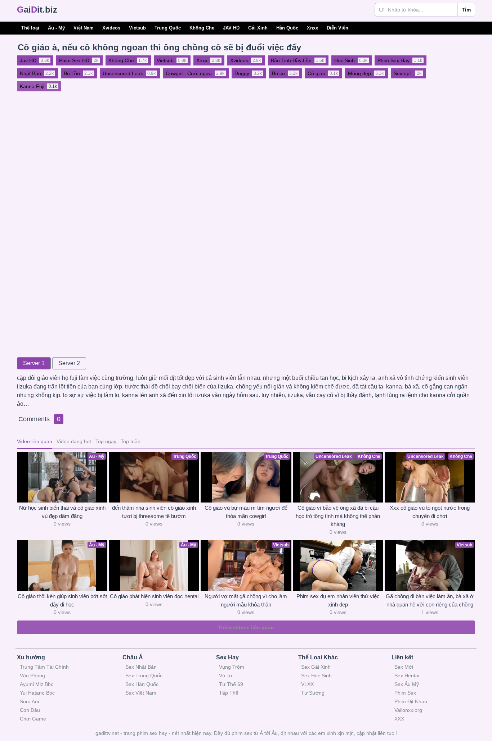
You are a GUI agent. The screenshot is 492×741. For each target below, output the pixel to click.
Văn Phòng (32, 675)
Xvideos (111, 28)
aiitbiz (37, 9)
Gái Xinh (258, 28)
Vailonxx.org (408, 710)
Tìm (466, 10)
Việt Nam (83, 28)
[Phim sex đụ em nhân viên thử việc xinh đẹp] (338, 565)
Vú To (225, 675)
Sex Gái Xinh (316, 667)
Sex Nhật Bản (141, 667)
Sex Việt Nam (140, 693)
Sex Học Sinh (316, 675)
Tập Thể (228, 693)
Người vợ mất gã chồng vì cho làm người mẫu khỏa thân (246, 600)
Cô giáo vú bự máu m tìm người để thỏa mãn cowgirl (246, 512)
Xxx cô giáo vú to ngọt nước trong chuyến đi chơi (430, 512)
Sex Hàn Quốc (141, 684)
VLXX (307, 684)
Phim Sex (405, 693)
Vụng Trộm (231, 667)
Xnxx (312, 28)
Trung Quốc (168, 28)
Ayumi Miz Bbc (36, 684)
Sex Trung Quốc (143, 675)
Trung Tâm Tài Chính (44, 667)
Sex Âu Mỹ (406, 684)
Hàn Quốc (287, 28)
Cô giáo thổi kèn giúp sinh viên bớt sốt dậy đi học (62, 600)
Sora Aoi (29, 701)
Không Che (201, 28)
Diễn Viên (337, 28)
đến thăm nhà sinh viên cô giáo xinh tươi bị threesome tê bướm (154, 512)
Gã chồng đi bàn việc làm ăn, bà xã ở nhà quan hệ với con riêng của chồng (430, 600)
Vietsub (137, 28)
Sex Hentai (406, 675)
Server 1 (34, 363)
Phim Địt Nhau (410, 701)
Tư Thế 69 (231, 684)
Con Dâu (30, 710)
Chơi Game (33, 719)
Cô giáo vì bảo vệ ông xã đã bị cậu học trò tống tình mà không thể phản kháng (338, 516)
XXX (399, 719)
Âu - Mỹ (56, 28)
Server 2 (69, 363)
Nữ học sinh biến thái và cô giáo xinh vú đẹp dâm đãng (62, 512)
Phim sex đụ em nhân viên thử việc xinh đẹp (338, 600)
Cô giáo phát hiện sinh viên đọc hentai (154, 596)
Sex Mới (403, 667)
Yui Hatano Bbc (37, 693)
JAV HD (231, 28)
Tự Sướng (313, 693)
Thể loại (30, 28)
